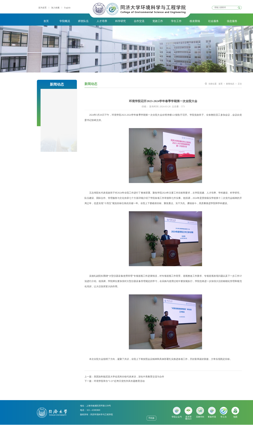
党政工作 (157, 21)
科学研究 (120, 21)
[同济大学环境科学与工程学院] (139, 14)
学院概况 (64, 21)
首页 (46, 21)
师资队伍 (83, 21)
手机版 (151, 418)
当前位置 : (213, 84)
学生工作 (176, 21)
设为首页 (42, 8)
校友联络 (195, 21)
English (67, 8)
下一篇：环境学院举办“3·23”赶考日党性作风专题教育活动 (114, 381)
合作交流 (139, 21)
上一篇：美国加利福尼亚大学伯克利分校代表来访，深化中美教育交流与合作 (124, 376)
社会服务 (213, 21)
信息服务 (232, 21)
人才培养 (102, 21)
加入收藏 (55, 8)
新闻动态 (230, 84)
